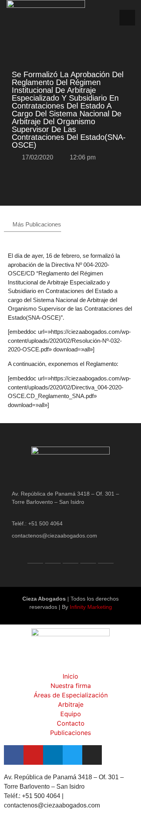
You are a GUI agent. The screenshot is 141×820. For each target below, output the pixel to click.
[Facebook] (35, 555)
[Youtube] (53, 555)
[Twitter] (88, 555)
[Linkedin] (70, 555)
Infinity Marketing (91, 607)
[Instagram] (106, 555)
